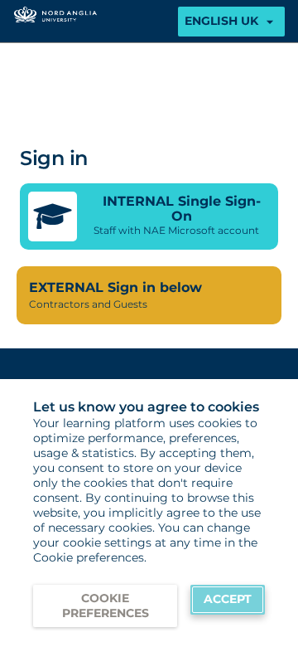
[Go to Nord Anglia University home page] (55, 21)
